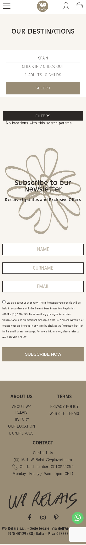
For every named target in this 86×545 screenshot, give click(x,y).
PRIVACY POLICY (16, 337)
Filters (43, 116)
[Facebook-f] (30, 517)
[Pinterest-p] (56, 517)
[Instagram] (43, 517)
